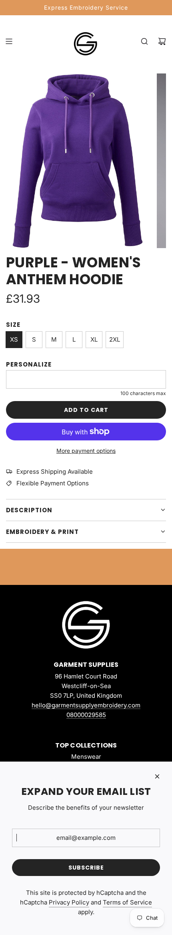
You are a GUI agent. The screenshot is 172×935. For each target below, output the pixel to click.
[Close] (157, 776)
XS (14, 339)
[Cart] (162, 41)
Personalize (29, 364)
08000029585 (86, 715)
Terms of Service (127, 902)
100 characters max (143, 393)
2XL (114, 339)
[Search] (144, 41)
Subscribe (86, 868)
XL (94, 339)
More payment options (86, 450)
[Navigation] (9, 41)
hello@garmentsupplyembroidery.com (86, 705)
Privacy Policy (69, 902)
